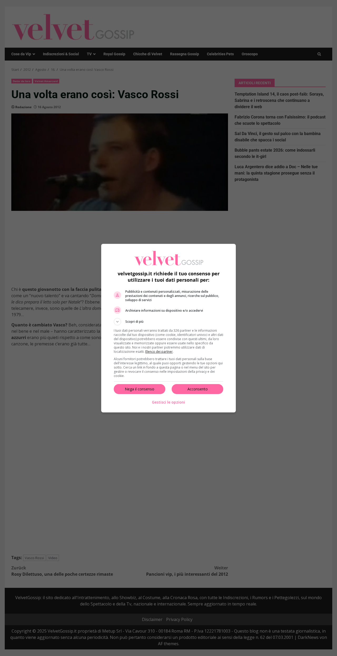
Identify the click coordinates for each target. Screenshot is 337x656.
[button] (168, 321)
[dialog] (168, 328)
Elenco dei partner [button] (159, 351)
